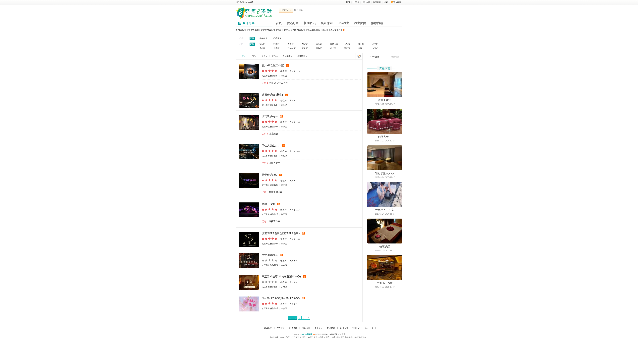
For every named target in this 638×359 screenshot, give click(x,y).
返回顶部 (344, 328)
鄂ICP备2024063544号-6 (362, 328)
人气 (263, 56)
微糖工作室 (274, 221)
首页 (279, 23)
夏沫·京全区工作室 (278, 83)
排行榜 (356, 2)
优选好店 (293, 23)
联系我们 (268, 328)
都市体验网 (307, 334)
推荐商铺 (377, 23)
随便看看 (377, 2)
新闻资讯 (310, 23)
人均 (295, 71)
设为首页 (240, 2)
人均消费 (287, 56)
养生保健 (360, 23)
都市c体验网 (331, 334)
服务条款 (293, 328)
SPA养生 (343, 23)
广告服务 (281, 328)
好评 (253, 56)
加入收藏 (249, 2)
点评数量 (301, 56)
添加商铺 (397, 2)
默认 (244, 56)
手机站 (300, 10)
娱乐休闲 (327, 23)
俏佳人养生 (274, 163)
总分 (274, 56)
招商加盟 (331, 328)
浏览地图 (366, 2)
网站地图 (306, 328)
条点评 (283, 71)
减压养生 (338, 30)
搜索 (386, 2)
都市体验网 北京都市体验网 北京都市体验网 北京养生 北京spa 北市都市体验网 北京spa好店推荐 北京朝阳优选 (284, 30)
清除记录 (395, 57)
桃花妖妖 (273, 133)
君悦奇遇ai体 (275, 192)
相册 (348, 2)
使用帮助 (318, 328)
